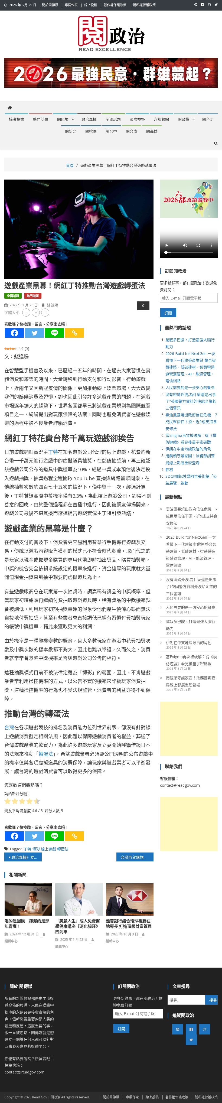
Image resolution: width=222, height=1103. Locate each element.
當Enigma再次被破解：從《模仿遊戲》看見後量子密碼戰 (191, 660)
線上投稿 (90, 5)
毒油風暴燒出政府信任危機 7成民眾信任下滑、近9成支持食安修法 (191, 421)
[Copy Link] (74, 333)
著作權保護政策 (115, 5)
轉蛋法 (45, 754)
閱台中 (111, 131)
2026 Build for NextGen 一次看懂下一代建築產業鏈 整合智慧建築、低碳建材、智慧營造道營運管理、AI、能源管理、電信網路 (190, 367)
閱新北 (70, 131)
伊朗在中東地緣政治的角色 (188, 448)
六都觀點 (161, 119)
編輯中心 (11, 941)
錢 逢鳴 (52, 304)
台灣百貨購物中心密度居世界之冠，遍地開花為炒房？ (137, 857)
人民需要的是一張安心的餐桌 (190, 387)
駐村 (169, 469)
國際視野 (137, 119)
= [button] (45, 312)
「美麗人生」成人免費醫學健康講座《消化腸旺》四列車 (77, 926)
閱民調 (62, 119)
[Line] (54, 333)
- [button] (26, 312)
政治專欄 (89, 119)
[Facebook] (14, 333)
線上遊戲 (48, 848)
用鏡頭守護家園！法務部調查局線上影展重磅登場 (190, 681)
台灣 (9, 727)
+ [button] (35, 312)
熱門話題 (40, 119)
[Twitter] (34, 333)
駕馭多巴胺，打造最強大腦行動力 (190, 625)
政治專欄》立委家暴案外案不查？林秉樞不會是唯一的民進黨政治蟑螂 (26, 857)
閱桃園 (91, 131)
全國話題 (113, 119)
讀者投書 (16, 119)
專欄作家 (71, 5)
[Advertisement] (189, 729)
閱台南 (131, 131)
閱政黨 (183, 119)
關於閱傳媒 (50, 5)
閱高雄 (152, 131)
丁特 (53, 452)
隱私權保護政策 (144, 5)
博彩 (36, 848)
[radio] (7, 802)
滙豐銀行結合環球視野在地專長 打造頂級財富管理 (129, 924)
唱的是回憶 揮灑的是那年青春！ (27, 924)
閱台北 (208, 119)
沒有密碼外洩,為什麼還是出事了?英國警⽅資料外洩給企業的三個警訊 (190, 401)
